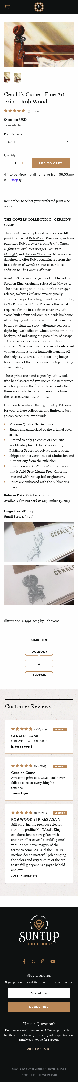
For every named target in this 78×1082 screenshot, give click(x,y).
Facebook (39, 651)
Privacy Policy (28, 1075)
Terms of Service (48, 1075)
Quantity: (10, 155)
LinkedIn (38, 675)
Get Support (39, 1048)
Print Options (13, 134)
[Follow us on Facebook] (24, 962)
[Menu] (69, 7)
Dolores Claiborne (38, 254)
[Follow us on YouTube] (52, 962)
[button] (15, 110)
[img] (22, 729)
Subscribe (39, 1006)
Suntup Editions (39, 7)
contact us (35, 1039)
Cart (7, 7)
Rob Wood (36, 238)
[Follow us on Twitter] (33, 962)
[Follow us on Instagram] (43, 962)
